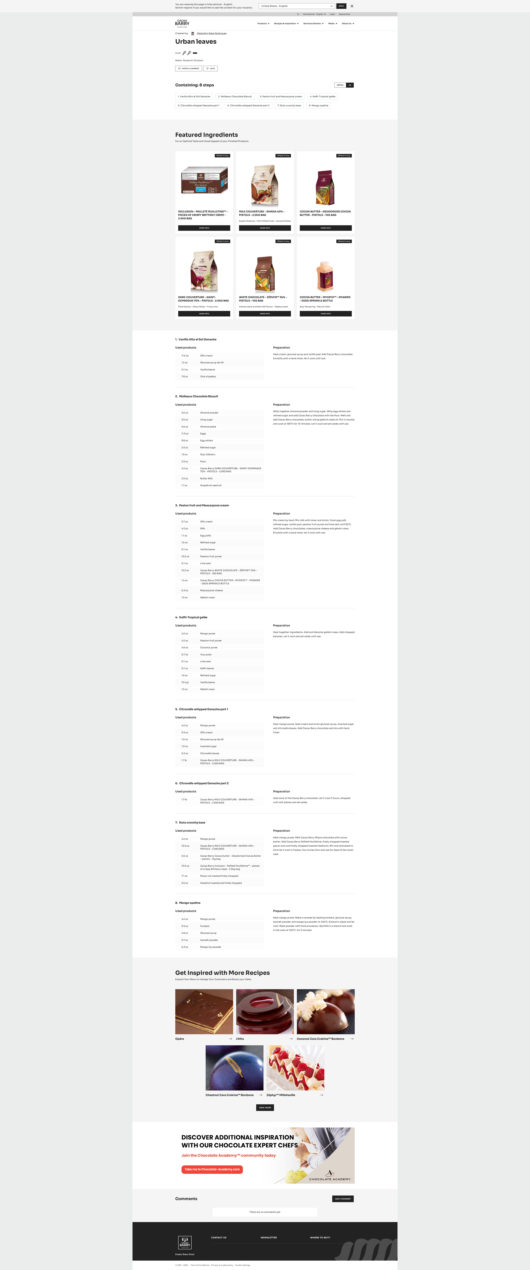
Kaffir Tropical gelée (324, 96)
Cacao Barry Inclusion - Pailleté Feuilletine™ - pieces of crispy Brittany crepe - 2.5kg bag (230, 867)
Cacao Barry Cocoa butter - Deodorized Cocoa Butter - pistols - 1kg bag (230, 857)
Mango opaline (320, 105)
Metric (340, 85)
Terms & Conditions (200, 1265)
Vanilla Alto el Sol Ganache (195, 96)
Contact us (218, 1237)
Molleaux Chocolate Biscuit (236, 96)
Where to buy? (320, 1237)
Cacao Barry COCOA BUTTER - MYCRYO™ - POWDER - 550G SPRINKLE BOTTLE (230, 582)
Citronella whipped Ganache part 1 (200, 105)
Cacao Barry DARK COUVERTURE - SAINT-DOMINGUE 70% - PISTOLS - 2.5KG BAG (230, 470)
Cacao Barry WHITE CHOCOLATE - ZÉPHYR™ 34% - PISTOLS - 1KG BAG (228, 572)
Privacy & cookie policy (222, 1265)
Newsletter (269, 1237)
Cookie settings (242, 1265)
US (350, 85)
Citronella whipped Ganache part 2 (250, 105)
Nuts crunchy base (290, 105)
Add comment (343, 1199)
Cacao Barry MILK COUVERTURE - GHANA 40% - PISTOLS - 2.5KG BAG (227, 762)
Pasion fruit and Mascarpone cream (282, 96)
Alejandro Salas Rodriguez (212, 33)
